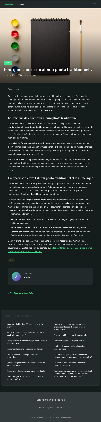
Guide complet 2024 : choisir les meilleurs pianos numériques (25, 377)
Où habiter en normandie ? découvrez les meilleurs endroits (71, 363)
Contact (59, 408)
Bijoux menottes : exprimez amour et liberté (26, 371)
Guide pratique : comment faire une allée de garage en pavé (26, 363)
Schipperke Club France (50, 399)
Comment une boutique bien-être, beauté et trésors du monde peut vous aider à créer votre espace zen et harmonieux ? (73, 373)
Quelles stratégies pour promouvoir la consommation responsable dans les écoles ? (73, 355)
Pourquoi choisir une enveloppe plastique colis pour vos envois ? (27, 341)
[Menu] (94, 4)
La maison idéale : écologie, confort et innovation (23, 355)
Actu (8, 63)
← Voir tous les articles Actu (20, 293)
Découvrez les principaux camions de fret (24, 349)
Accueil (10, 89)
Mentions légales (46, 408)
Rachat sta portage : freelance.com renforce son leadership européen (25, 333)
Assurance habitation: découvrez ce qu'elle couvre (25, 325)
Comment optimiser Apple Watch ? (69, 340)
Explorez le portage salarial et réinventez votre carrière (71, 347)
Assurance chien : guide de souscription (71, 335)
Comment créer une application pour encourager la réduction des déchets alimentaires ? (70, 327)
